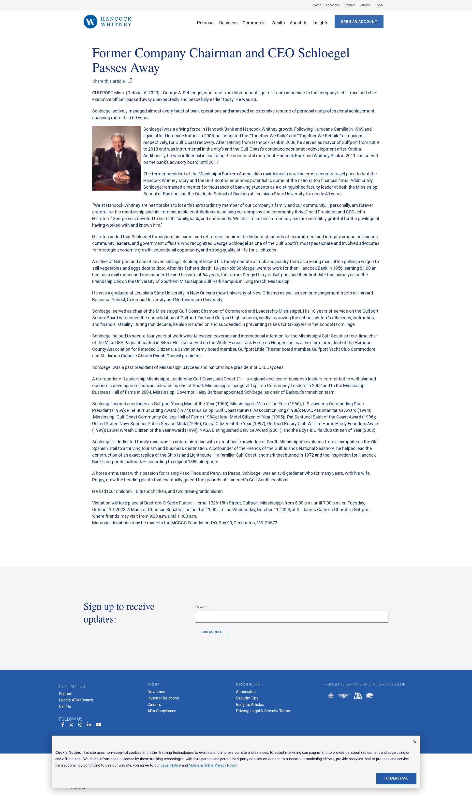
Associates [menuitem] (246, 691)
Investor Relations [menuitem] (163, 698)
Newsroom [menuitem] (157, 691)
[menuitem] (314, 5)
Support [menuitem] (66, 693)
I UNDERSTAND (396, 778)
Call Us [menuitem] (65, 706)
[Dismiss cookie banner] (415, 742)
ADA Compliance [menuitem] (162, 711)
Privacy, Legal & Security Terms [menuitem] (263, 711)
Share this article (108, 81)
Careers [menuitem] (154, 704)
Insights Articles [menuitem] (250, 704)
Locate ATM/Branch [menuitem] (76, 700)
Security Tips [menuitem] (247, 698)
